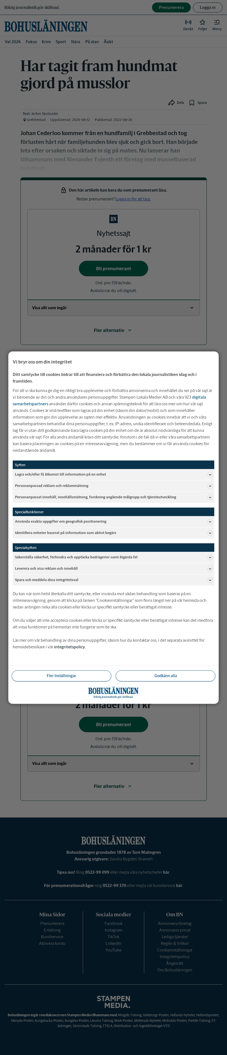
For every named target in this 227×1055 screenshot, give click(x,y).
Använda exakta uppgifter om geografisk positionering (60, 521)
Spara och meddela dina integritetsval (46, 579)
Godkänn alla (165, 675)
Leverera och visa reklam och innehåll (46, 568)
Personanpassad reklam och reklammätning (51, 485)
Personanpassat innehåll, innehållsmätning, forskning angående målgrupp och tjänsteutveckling (95, 497)
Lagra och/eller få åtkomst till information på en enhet (60, 474)
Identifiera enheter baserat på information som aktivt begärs (65, 532)
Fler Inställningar (61, 675)
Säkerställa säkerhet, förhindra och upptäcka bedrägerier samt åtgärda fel (76, 557)
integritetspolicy (69, 646)
